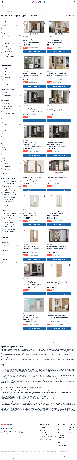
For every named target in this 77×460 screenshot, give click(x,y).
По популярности (69, 15)
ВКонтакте (72, 430)
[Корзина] (74, 2)
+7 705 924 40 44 (7, 428)
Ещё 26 (5, 173)
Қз (64, 451)
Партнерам (61, 440)
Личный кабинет (63, 430)
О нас (60, 427)
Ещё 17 (5, 60)
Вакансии (61, 432)
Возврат (42, 427)
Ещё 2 (5, 84)
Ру (62, 451)
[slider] (1, 29)
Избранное (38, 458)
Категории (13, 458)
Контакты (61, 442)
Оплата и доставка (46, 439)
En (66, 451)
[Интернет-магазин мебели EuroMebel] (38, 2)
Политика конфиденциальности (49, 435)
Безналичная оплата (46, 432)
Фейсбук (71, 432)
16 (56, 342)
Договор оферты (45, 430)
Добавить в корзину (34, 51)
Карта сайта (62, 445)
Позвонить (64, 458)
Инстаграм (72, 427)
